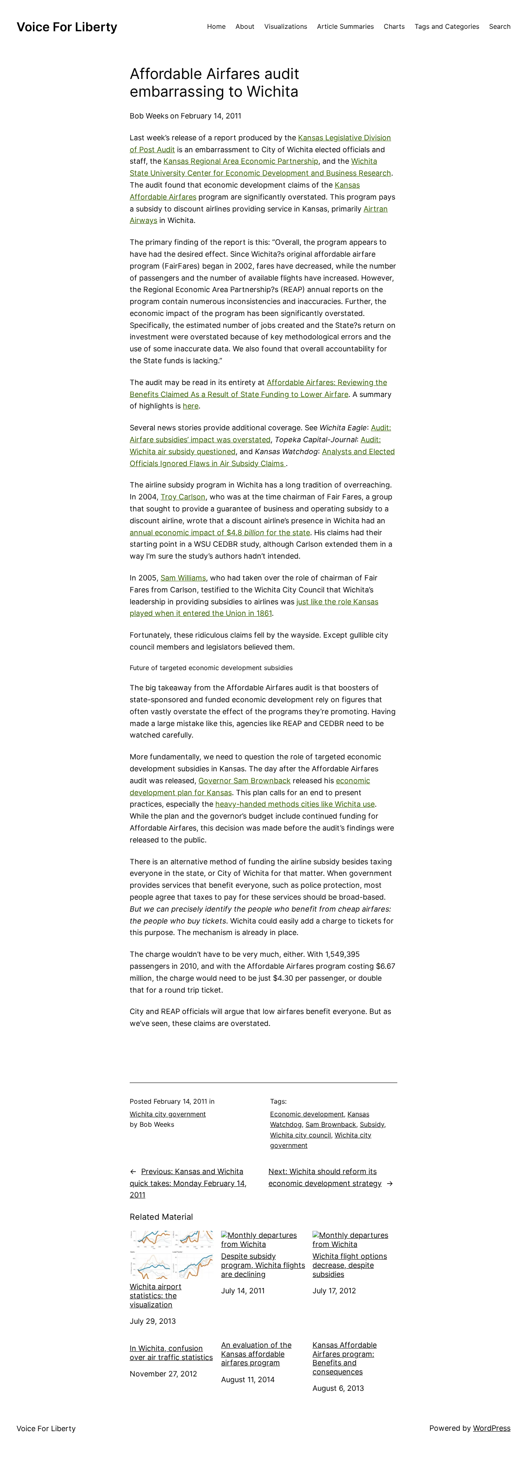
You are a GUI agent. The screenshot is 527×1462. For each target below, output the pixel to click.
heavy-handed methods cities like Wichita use (295, 804)
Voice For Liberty (66, 26)
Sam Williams (183, 577)
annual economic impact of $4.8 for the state (220, 532)
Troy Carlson (183, 496)
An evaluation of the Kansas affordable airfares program (256, 1354)
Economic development (307, 1114)
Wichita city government (168, 1114)
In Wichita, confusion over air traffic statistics (171, 1353)
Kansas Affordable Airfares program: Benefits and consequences (344, 1358)
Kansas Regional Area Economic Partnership (240, 161)
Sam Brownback (330, 1124)
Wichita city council (300, 1135)
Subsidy (372, 1124)
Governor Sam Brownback (244, 780)
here (190, 405)
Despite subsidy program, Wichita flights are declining (263, 1265)
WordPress (492, 1428)
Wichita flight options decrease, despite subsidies (349, 1265)
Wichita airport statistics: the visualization (156, 1295)
